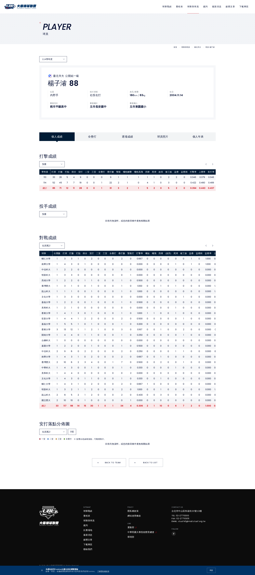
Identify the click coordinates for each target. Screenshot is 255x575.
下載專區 (244, 6)
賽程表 (179, 6)
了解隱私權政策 (103, 571)
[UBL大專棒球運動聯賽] (20, 6)
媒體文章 (230, 6)
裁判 (205, 6)
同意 (211, 570)
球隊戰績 (167, 6)
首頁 (175, 47)
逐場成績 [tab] (127, 136)
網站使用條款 (134, 516)
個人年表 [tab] (198, 136)
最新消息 (216, 6)
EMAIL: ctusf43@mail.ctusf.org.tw (188, 521)
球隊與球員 (193, 6)
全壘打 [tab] (92, 136)
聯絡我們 (87, 549)
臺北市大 (197, 47)
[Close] (42, 570)
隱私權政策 (133, 511)
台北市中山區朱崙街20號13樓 (187, 511)
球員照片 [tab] (162, 136)
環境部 (131, 537)
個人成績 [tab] (56, 136)
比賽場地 (87, 530)
